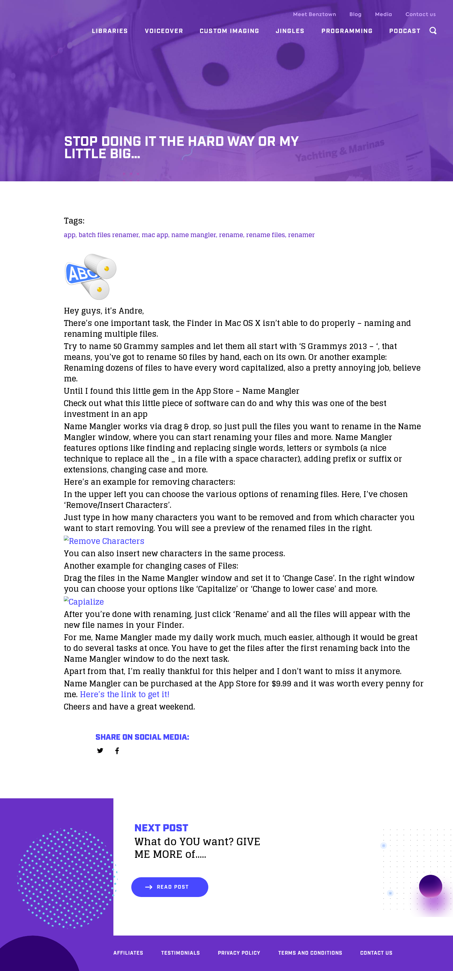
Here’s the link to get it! (124, 694)
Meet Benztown (314, 14)
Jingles (290, 31)
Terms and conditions (310, 953)
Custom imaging (229, 31)
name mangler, (194, 235)
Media (383, 14)
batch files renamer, (109, 235)
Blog (355, 14)
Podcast (405, 31)
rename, (231, 235)
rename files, (266, 235)
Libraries (110, 31)
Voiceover (164, 31)
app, (70, 235)
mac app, (155, 235)
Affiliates (128, 953)
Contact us (421, 14)
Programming (347, 31)
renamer (301, 235)
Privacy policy (239, 953)
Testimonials (180, 953)
